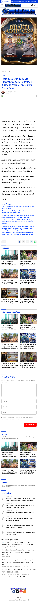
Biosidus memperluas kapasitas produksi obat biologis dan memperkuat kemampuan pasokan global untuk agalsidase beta (18, 562)
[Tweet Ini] (23, 241)
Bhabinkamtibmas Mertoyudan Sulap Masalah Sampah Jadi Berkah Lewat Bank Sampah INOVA (18, 212)
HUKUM (19, 597)
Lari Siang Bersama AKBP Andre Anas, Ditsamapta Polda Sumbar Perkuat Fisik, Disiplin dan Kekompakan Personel (17, 233)
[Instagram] (21, 592)
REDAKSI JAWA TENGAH (11, 91)
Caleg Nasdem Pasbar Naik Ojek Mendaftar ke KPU (20, 512)
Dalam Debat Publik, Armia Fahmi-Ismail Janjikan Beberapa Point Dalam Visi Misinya (20, 506)
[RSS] (24, 592)
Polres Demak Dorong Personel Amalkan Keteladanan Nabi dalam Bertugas (17, 207)
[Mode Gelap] (32, 5)
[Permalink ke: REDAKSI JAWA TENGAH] (3, 92)
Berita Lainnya (5, 577)
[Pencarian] (35, 5)
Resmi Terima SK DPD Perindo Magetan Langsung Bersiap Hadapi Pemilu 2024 (19, 526)
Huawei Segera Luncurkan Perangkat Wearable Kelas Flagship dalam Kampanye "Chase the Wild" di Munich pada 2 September (18, 552)
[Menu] (2, 5)
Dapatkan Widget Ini (22, 577)
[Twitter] (17, 592)
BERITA (3, 76)
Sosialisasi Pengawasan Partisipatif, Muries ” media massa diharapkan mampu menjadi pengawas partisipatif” (20, 499)
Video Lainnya (13, 577)
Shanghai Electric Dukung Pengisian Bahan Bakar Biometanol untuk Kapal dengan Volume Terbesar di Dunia (17, 543)
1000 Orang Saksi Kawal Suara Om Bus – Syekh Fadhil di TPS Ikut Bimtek (20, 533)
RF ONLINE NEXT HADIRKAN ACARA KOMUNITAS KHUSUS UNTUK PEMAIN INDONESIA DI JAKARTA (19, 571)
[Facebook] (13, 592)
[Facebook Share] (19, 241)
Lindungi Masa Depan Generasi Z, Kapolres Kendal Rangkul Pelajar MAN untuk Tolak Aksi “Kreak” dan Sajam (17, 216)
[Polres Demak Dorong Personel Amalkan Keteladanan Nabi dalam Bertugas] (9, 255)
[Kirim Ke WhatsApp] (35, 241)
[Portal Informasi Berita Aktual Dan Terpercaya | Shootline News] (13, 5)
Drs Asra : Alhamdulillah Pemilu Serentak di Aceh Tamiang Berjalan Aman (19, 519)
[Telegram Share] (31, 241)
